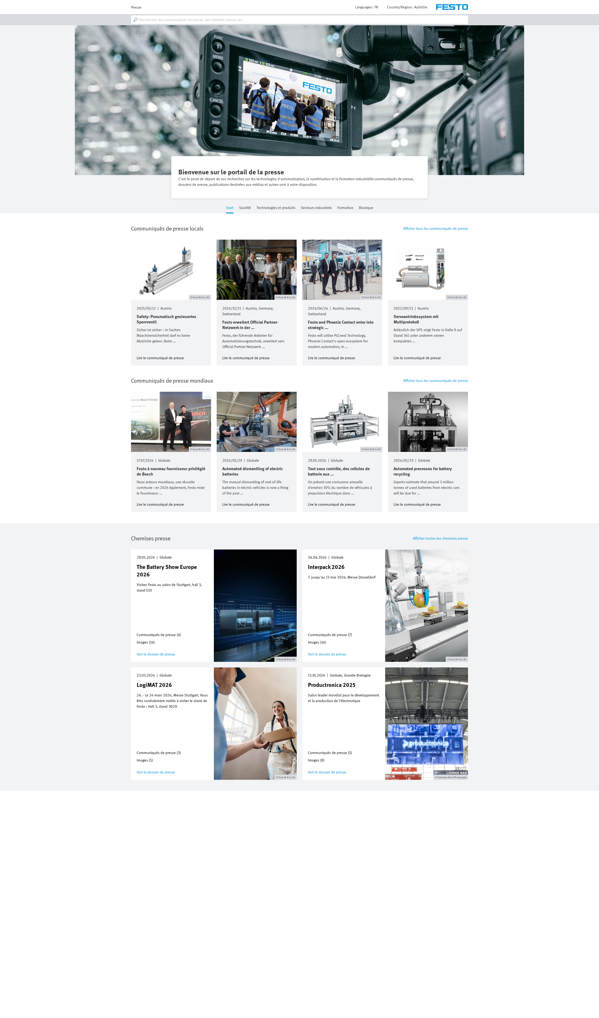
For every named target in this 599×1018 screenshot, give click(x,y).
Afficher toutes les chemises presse (440, 538)
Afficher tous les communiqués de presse (435, 228)
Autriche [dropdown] (420, 7)
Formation (345, 207)
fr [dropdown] (376, 7)
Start (230, 207)
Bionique (366, 207)
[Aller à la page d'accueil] (452, 7)
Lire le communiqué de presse (160, 357)
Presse (136, 7)
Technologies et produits (275, 207)
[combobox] (299, 19)
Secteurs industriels (316, 207)
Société (245, 207)
